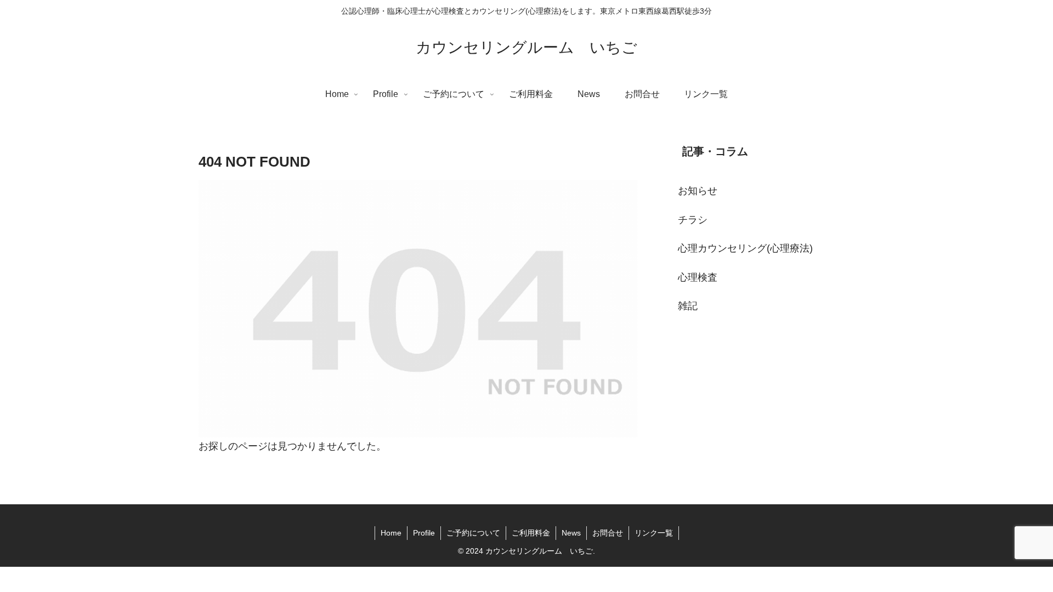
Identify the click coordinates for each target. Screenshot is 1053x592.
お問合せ (607, 532)
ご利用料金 (531, 532)
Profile (424, 532)
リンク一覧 (654, 532)
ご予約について (473, 532)
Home (391, 532)
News (571, 532)
